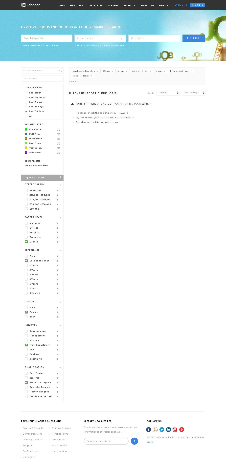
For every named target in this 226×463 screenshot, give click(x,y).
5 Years (44, 279)
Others (44, 242)
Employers (76, 5)
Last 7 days (36, 102)
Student (44, 232)
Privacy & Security (33, 428)
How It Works (59, 445)
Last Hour (35, 93)
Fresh (44, 256)
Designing (44, 359)
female (159, 71)
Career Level (34, 217)
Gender (30, 301)
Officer (44, 228)
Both (44, 316)
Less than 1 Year (44, 260)
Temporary (44, 148)
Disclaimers (58, 439)
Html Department (44, 345)
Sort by (151, 93)
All (30, 116)
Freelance (44, 129)
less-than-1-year (140, 71)
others (121, 71)
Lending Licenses (33, 439)
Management (44, 335)
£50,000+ (44, 209)
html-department (179, 71)
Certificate (44, 373)
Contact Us (147, 5)
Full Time (44, 134)
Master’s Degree (44, 391)
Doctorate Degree (44, 396)
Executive (44, 237)
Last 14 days (36, 106)
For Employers (31, 451)
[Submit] (134, 441)
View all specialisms (36, 165)
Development (44, 331)
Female (44, 312)
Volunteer (44, 152)
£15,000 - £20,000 (44, 195)
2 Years (44, 265)
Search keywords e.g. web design (40, 45)
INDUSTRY (31, 325)
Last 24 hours (37, 97)
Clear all (73, 81)
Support (27, 445)
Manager (44, 223)
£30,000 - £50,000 (44, 204)
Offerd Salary (35, 184)
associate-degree (81, 75)
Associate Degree (44, 382)
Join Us (182, 5)
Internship (44, 138)
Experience (32, 250)
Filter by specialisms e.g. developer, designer (100, 45)
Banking (44, 354)
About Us (129, 5)
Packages (112, 5)
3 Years (44, 270)
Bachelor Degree (44, 387)
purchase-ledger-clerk (83, 71)
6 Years (44, 284)
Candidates (95, 5)
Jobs (62, 5)
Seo (44, 349)
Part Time (44, 143)
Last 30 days (36, 111)
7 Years (44, 288)
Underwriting (59, 451)
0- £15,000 (44, 190)
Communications (32, 433)
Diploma (44, 378)
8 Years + (44, 293)
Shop (162, 5)
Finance (44, 340)
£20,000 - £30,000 (44, 199)
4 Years (44, 274)
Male (44, 307)
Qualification (34, 367)
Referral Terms (60, 433)
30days (107, 71)
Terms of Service (61, 428)
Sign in (198, 5)
